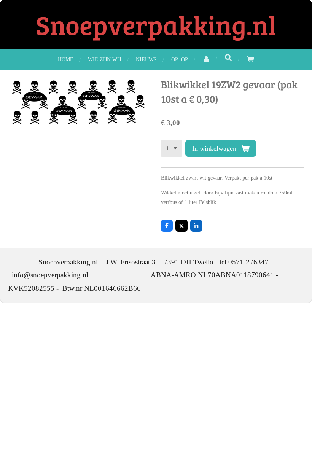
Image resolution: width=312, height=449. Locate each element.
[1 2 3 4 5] (171, 148)
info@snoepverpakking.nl (50, 275)
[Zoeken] (228, 58)
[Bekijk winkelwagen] (250, 59)
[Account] (206, 59)
